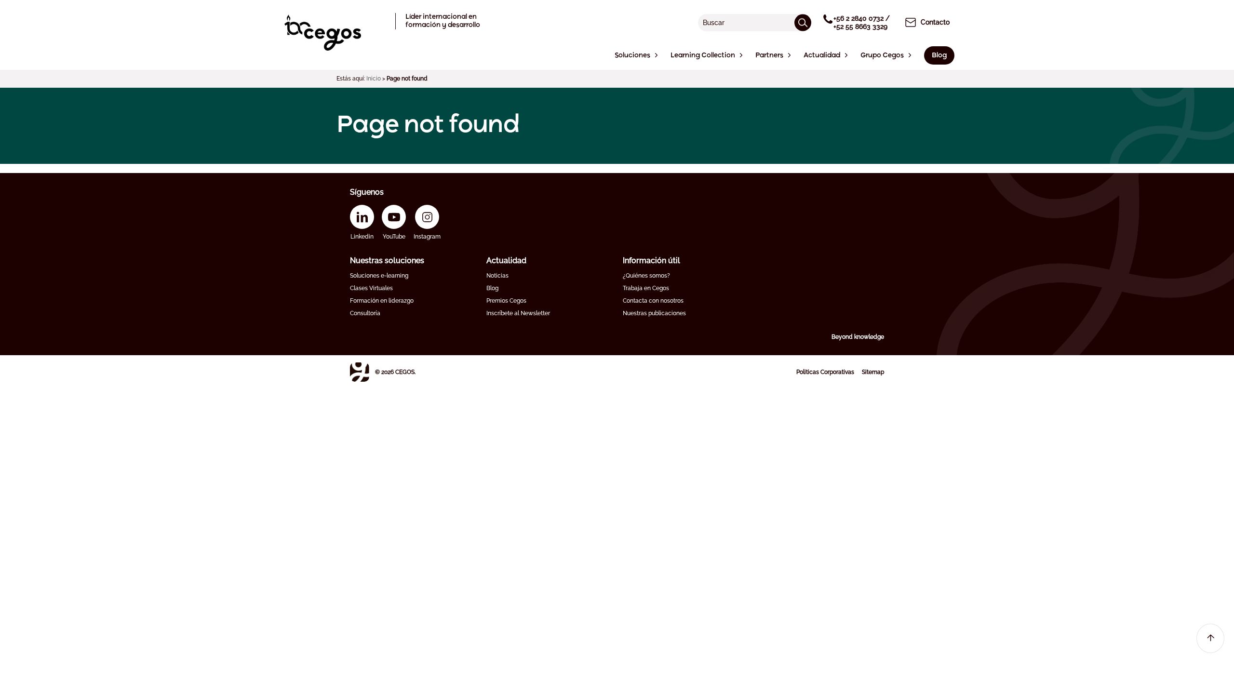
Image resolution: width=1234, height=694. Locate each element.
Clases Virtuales (371, 288)
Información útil (651, 260)
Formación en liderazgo (382, 300)
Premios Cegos (506, 300)
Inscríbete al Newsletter (518, 313)
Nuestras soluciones (387, 260)
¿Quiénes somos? (646, 275)
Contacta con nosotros (653, 300)
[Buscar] (802, 22)
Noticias (497, 275)
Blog (492, 288)
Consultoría (365, 313)
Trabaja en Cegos (646, 288)
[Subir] (1210, 638)
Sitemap (873, 372)
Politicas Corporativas (825, 372)
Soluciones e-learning (379, 275)
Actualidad (506, 260)
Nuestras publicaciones (654, 313)
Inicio (373, 78)
